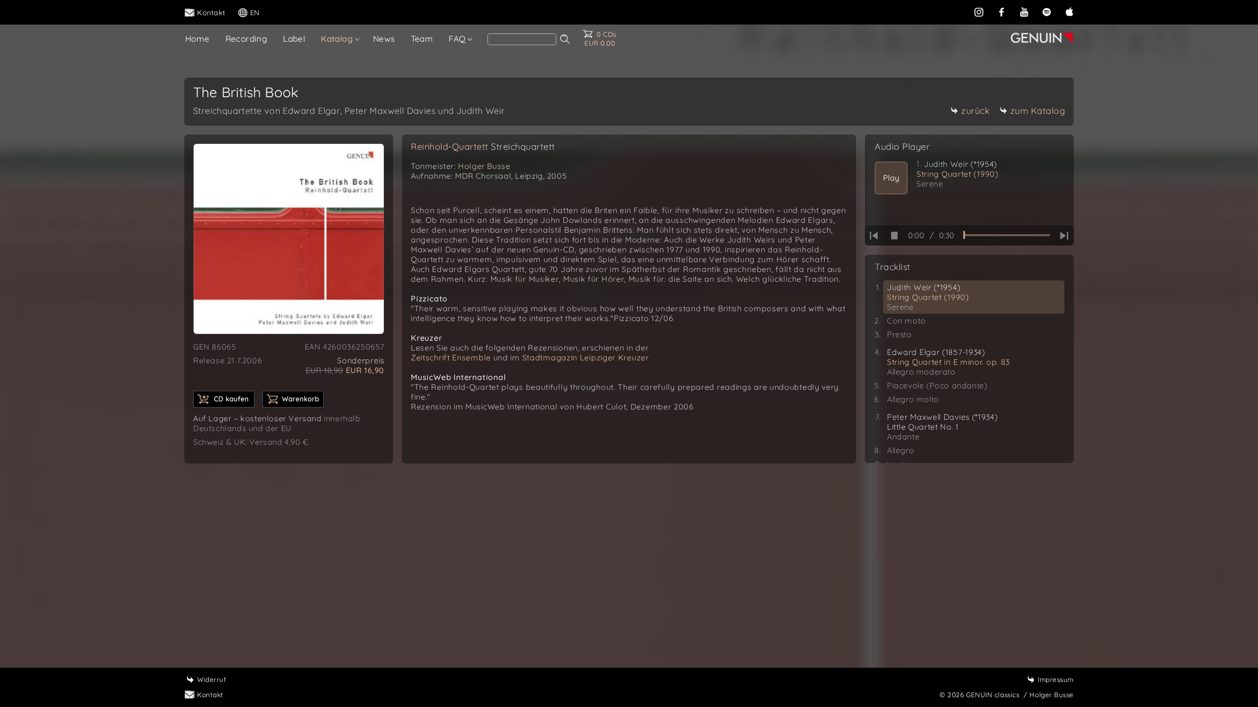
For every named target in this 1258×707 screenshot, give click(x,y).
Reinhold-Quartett (483, 146)
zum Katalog (1037, 110)
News (384, 38)
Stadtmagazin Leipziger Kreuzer (585, 357)
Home (197, 38)
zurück (975, 110)
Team (422, 38)
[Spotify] (1046, 11)
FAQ (457, 38)
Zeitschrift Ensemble (451, 357)
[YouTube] (1024, 11)
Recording (247, 38)
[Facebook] (1001, 11)
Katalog (337, 38)
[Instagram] (979, 11)
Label (294, 38)
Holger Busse (484, 166)
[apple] (1069, 11)
